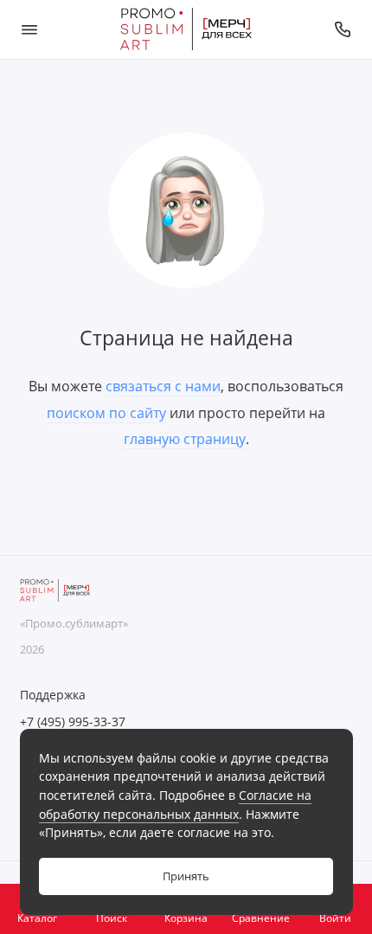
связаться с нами (163, 386)
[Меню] (29, 29)
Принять (186, 876)
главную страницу (185, 438)
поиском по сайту (106, 412)
